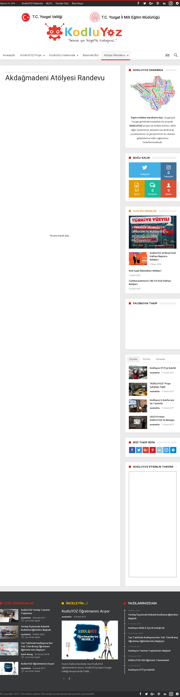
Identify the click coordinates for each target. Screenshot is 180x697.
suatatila (155, 372)
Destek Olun (62, 3)
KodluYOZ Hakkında (32, 3)
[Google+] (151, 3)
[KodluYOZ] (90, 11)
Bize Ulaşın (77, 3)
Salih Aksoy (27, 654)
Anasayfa (9, 72)
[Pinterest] (157, 3)
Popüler (133, 359)
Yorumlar (160, 359)
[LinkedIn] (164, 3)
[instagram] (170, 3)
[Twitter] (144, 3)
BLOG (49, 3)
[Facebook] (138, 3)
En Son (146, 359)
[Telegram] (177, 3)
